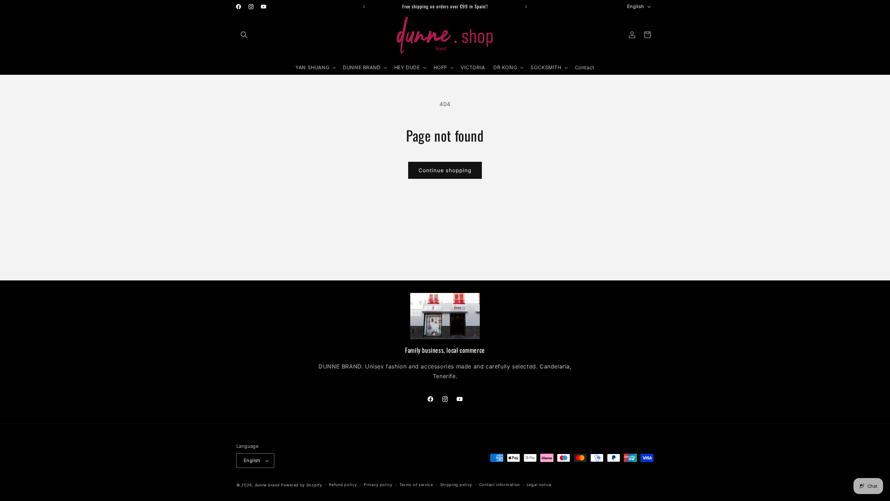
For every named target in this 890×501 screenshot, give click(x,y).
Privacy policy (378, 484)
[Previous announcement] (364, 6)
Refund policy (343, 484)
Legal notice (539, 484)
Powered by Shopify (301, 485)
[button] (244, 34)
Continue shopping (445, 170)
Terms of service (416, 484)
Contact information (499, 484)
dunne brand (267, 485)
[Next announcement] (526, 6)
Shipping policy (456, 484)
